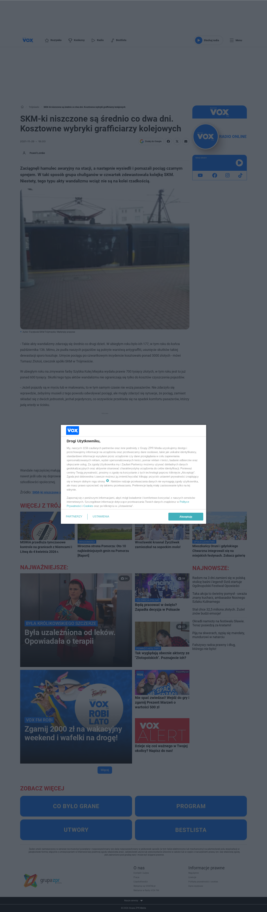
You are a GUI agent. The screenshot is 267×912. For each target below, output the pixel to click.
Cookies (88, 505)
